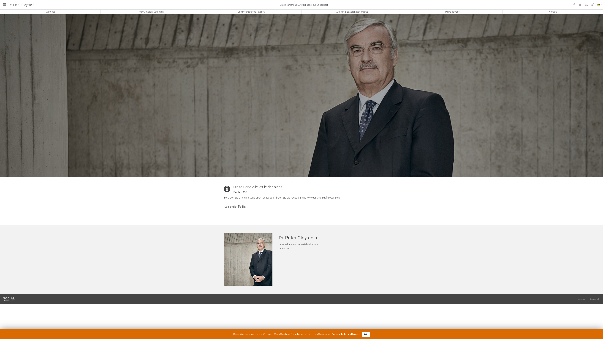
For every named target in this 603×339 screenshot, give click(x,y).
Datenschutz (595, 299)
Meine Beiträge (452, 12)
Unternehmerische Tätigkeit (251, 12)
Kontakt (553, 12)
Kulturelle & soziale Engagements (351, 12)
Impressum (581, 299)
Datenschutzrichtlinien (345, 334)
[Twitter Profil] (580, 5)
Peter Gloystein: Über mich (151, 12)
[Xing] (592, 5)
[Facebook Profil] (574, 5)
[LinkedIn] (586, 5)
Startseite (50, 12)
